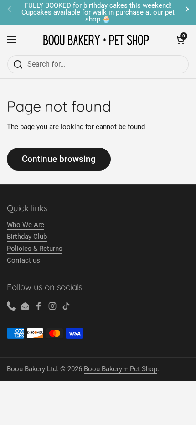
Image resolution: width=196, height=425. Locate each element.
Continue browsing (59, 159)
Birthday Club (27, 237)
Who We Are (25, 225)
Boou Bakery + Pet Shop (120, 369)
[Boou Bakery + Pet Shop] (96, 40)
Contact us (23, 260)
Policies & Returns (34, 248)
